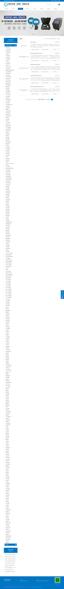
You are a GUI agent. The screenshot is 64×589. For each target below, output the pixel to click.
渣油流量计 (7, 135)
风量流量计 (7, 362)
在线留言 (55, 0)
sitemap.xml (29, 587)
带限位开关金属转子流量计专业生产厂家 (37, 86)
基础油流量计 (8, 158)
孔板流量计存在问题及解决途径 (9, 565)
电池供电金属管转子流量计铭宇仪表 (36, 53)
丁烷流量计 (7, 367)
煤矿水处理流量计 (8, 287)
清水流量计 (7, 60)
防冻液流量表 (8, 326)
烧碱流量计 (7, 475)
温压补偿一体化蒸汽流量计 (10, 163)
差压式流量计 (8, 503)
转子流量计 (58, 38)
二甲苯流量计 (8, 336)
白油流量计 (7, 204)
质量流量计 (7, 498)
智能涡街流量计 (8, 447)
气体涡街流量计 (8, 55)
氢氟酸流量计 (8, 405)
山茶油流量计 (8, 318)
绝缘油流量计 (8, 106)
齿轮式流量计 (8, 495)
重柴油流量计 (8, 143)
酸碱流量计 (7, 354)
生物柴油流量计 (8, 191)
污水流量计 (7, 418)
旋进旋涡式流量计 (8, 125)
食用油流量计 (8, 457)
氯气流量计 (7, 444)
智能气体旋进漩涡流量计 (9, 256)
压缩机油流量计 (8, 248)
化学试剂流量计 (8, 385)
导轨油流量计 (8, 207)
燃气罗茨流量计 (8, 181)
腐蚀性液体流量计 (8, 351)
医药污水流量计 (8, 387)
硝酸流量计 (7, 465)
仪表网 (36, 587)
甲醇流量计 (7, 441)
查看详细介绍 (57, 42)
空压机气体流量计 (8, 99)
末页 (42, 99)
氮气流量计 (7, 449)
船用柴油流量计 (8, 130)
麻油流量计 (7, 132)
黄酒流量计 (7, 315)
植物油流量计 (8, 320)
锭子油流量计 (8, 150)
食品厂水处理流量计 (9, 289)
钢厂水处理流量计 (8, 279)
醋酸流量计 (7, 403)
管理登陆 (40, 587)
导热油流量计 (8, 467)
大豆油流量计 (8, 413)
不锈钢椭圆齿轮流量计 (9, 222)
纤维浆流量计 (8, 380)
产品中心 (20, 8)
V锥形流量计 (7, 47)
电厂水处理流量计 (8, 284)
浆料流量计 (7, 400)
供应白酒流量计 (8, 58)
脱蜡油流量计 (8, 210)
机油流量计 (7, 472)
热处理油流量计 (8, 192)
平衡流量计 (7, 524)
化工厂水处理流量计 (9, 297)
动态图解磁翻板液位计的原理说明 (10, 571)
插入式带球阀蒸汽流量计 (9, 274)
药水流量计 (7, 341)
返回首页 (52, 0)
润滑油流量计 (8, 454)
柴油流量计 (7, 421)
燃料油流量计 (8, 86)
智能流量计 (7, 534)
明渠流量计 (7, 506)
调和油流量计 (8, 230)
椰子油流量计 (8, 155)
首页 (45, 38)
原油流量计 (7, 217)
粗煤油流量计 (8, 140)
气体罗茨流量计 (8, 184)
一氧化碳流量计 (8, 369)
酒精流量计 (7, 439)
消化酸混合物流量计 (9, 382)
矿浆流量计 (7, 243)
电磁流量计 (7, 542)
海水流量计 (7, 307)
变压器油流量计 (8, 148)
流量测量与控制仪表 (9, 45)
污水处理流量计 (8, 96)
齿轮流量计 (7, 65)
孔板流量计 (7, 496)
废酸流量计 (7, 372)
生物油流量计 (8, 246)
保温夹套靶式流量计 (9, 76)
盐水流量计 (7, 398)
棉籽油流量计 (8, 209)
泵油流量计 (7, 197)
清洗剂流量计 (8, 302)
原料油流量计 (8, 186)
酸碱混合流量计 (8, 124)
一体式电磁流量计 (8, 127)
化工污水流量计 (8, 94)
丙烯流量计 (7, 395)
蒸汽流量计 (7, 508)
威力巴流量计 (8, 526)
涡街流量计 (7, 514)
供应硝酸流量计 (8, 73)
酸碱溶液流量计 (8, 310)
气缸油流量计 (8, 153)
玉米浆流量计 (8, 251)
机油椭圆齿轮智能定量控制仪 (10, 70)
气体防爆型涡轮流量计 (9, 261)
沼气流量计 (7, 429)
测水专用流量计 (8, 166)
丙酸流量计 (7, 117)
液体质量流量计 (8, 483)
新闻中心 (27, 8)
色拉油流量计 (8, 220)
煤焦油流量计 (8, 194)
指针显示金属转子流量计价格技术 (36, 75)
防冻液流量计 (8, 119)
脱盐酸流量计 (8, 346)
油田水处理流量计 (8, 277)
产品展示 (48, 38)
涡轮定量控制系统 (8, 176)
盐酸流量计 (7, 452)
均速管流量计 (8, 490)
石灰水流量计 (8, 305)
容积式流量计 (8, 436)
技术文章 (34, 8)
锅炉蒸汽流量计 (8, 78)
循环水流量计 (8, 477)
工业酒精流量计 (8, 328)
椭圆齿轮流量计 (8, 513)
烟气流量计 (7, 434)
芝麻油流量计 (8, 228)
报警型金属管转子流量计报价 (35, 64)
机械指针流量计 (8, 240)
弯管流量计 (7, 529)
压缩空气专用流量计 (9, 259)
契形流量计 (7, 485)
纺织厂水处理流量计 (9, 292)
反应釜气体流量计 (8, 271)
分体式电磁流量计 (8, 411)
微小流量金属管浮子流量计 (10, 168)
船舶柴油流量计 (8, 238)
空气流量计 (7, 516)
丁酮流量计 (7, 344)
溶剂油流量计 (8, 89)
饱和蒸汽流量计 (8, 173)
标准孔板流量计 (8, 539)
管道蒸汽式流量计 (8, 81)
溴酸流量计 (7, 390)
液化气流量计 (8, 462)
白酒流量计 (7, 446)
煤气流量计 (7, 428)
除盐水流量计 (8, 338)
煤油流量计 (7, 356)
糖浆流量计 (7, 359)
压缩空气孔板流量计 (9, 264)
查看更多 (7, 544)
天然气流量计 (8, 519)
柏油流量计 (7, 161)
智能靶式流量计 (8, 83)
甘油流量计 (7, 145)
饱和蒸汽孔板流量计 (9, 266)
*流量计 (7, 156)
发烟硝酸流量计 (8, 114)
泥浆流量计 (7, 480)
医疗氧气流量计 (8, 68)
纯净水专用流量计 (8, 174)
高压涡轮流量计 (8, 171)
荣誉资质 (41, 8)
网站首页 (6, 8)
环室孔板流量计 (8, 50)
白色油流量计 (8, 137)
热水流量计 (7, 470)
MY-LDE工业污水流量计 (9, 253)
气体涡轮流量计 (8, 423)
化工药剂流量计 (8, 101)
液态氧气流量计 (8, 364)
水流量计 (7, 426)
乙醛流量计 (7, 361)
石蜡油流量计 (8, 189)
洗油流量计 (7, 331)
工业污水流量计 (8, 122)
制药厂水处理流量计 (9, 295)
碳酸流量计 (7, 374)
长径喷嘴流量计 (8, 91)
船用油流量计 (8, 215)
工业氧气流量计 (8, 112)
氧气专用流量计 (8, 258)
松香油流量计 (8, 233)
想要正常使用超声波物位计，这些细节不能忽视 (11, 567)
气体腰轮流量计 (8, 107)
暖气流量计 (7, 392)
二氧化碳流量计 (8, 459)
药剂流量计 (7, 325)
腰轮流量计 (7, 521)
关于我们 (13, 8)
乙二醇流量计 (8, 349)
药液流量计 (7, 323)
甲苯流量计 (7, 333)
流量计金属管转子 (33, 42)
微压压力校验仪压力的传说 (9, 569)
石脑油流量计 (8, 212)
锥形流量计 (7, 501)
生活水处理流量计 (8, 282)
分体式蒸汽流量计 (8, 52)
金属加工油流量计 (8, 235)
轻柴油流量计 (8, 88)
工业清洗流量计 (8, 300)
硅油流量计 (7, 202)
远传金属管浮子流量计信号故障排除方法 (11, 556)
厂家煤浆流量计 (8, 63)
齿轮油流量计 (8, 377)
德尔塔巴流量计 (8, 537)
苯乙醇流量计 (8, 343)
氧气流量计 (7, 431)
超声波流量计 (8, 532)
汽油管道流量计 (8, 241)
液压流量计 (7, 493)
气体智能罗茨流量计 (9, 179)
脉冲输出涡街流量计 (9, 276)
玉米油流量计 (8, 225)
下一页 (40, 99)
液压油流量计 (8, 408)
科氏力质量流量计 (8, 416)
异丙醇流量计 (8, 313)
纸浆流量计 (7, 410)
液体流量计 (7, 511)
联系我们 (58, 0)
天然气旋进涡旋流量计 (9, 104)
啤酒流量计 (7, 109)
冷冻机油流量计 (8, 199)
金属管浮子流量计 (8, 531)
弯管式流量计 (8, 488)
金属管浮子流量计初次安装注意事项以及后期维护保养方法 (11, 554)
